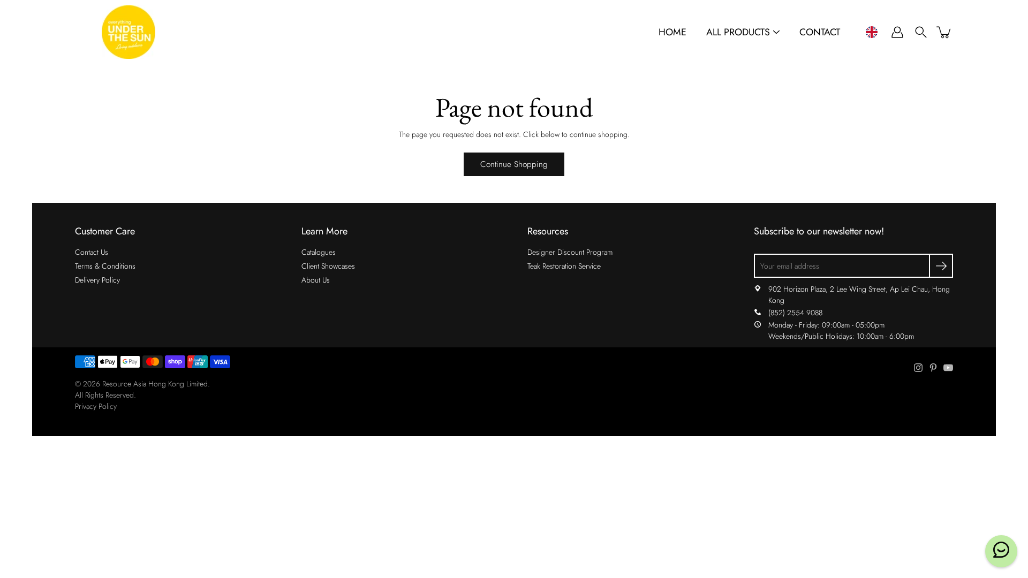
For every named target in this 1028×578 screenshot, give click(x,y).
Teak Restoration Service (564, 266)
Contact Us (91, 252)
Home (672, 32)
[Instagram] (918, 367)
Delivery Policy (97, 280)
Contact (819, 32)
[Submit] (941, 266)
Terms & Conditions (105, 266)
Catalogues (318, 252)
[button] (871, 32)
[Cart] (944, 32)
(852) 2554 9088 (795, 312)
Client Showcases (328, 266)
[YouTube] (948, 367)
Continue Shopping (514, 164)
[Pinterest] (933, 367)
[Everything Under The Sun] (128, 32)
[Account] (897, 32)
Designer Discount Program (570, 252)
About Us (315, 280)
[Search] (920, 32)
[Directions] (757, 289)
